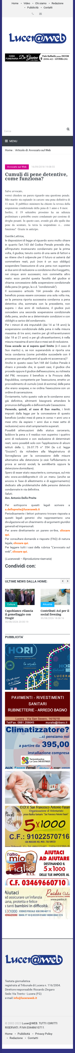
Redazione (57, 3)
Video (27, 3)
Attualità (47, 604)
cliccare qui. (21, 543)
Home (15, 3)
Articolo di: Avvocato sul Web (33, 150)
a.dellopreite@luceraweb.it (22, 509)
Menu (13, 141)
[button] (33, 13)
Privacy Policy (43, 1033)
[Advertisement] (37, 106)
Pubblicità (32, 7)
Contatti (48, 7)
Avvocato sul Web (17, 166)
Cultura (11, 604)
